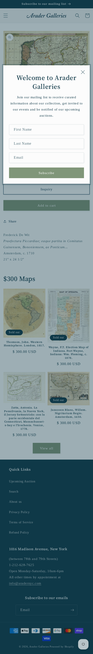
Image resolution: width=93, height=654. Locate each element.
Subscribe (46, 173)
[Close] (82, 72)
